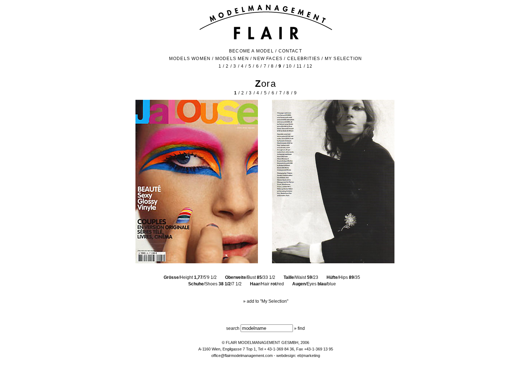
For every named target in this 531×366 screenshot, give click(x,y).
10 (289, 66)
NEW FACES (267, 58)
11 (299, 66)
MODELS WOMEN (190, 58)
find (301, 328)
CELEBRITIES (303, 58)
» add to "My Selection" (265, 301)
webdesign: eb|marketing (298, 355)
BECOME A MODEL (251, 51)
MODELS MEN (232, 58)
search (232, 328)
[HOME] (266, 38)
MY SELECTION (343, 58)
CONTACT (290, 51)
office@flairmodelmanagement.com (242, 355)
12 (309, 66)
